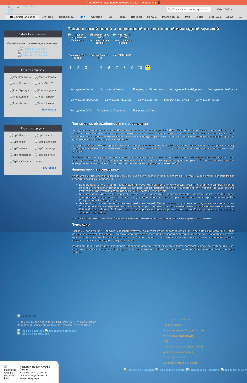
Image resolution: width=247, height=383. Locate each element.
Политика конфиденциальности (183, 346)
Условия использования (178, 351)
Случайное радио (24, 16)
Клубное (96, 16)
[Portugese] (203, 369)
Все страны (49, 109)
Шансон (136, 16)
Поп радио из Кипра (144, 110)
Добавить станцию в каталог (180, 362)
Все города (49, 167)
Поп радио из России (81, 89)
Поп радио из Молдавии (83, 100)
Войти (228, 9)
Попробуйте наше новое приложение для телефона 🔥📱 (123, 2)
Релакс (152, 16)
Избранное (66, 16)
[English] (170, 369)
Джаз (229, 16)
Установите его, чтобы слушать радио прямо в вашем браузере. (35, 372)
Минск (30, 141)
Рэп (187, 16)
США (54, 83)
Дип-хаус (215, 16)
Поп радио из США (147, 100)
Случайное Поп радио (77, 56)
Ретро (122, 16)
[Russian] (139, 369)
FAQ (165, 341)
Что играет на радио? (176, 319)
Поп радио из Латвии (176, 100)
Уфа (52, 154)
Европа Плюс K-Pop (100, 56)
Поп (82, 16)
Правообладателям (175, 357)
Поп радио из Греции (207, 100)
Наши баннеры (172, 324)
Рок (109, 16)
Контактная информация (178, 335)
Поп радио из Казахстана (148, 89)
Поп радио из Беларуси (113, 89)
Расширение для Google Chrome (183, 330)
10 (140, 67)
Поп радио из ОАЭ (80, 110)
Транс (199, 16)
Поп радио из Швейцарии (222, 89)
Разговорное (171, 16)
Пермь (38, 161)
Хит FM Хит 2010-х (122, 56)
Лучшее (47, 16)
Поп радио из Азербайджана (185, 89)
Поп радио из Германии (117, 100)
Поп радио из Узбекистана (112, 110)
